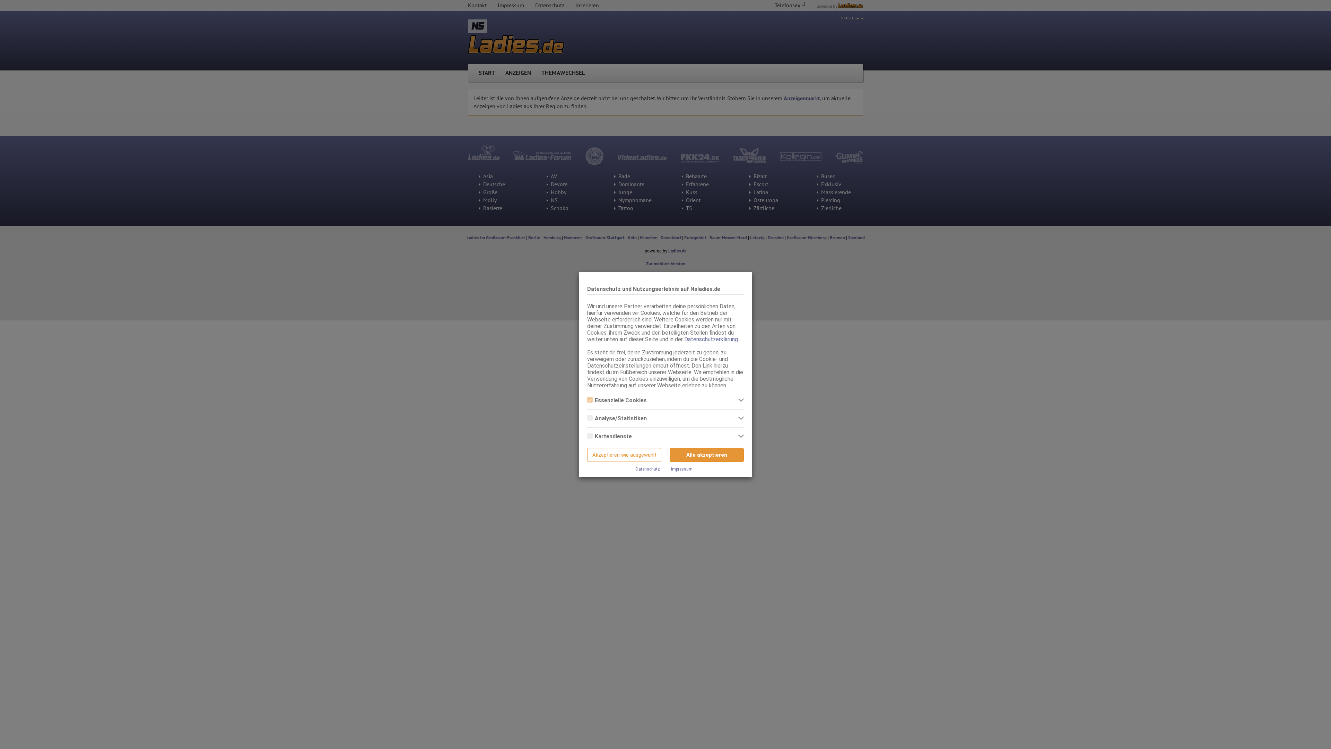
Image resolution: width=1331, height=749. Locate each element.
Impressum (682, 469)
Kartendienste (613, 436)
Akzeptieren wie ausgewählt (624, 455)
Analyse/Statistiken (621, 418)
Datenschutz (648, 469)
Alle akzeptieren (706, 455)
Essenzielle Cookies (621, 400)
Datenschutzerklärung (711, 339)
